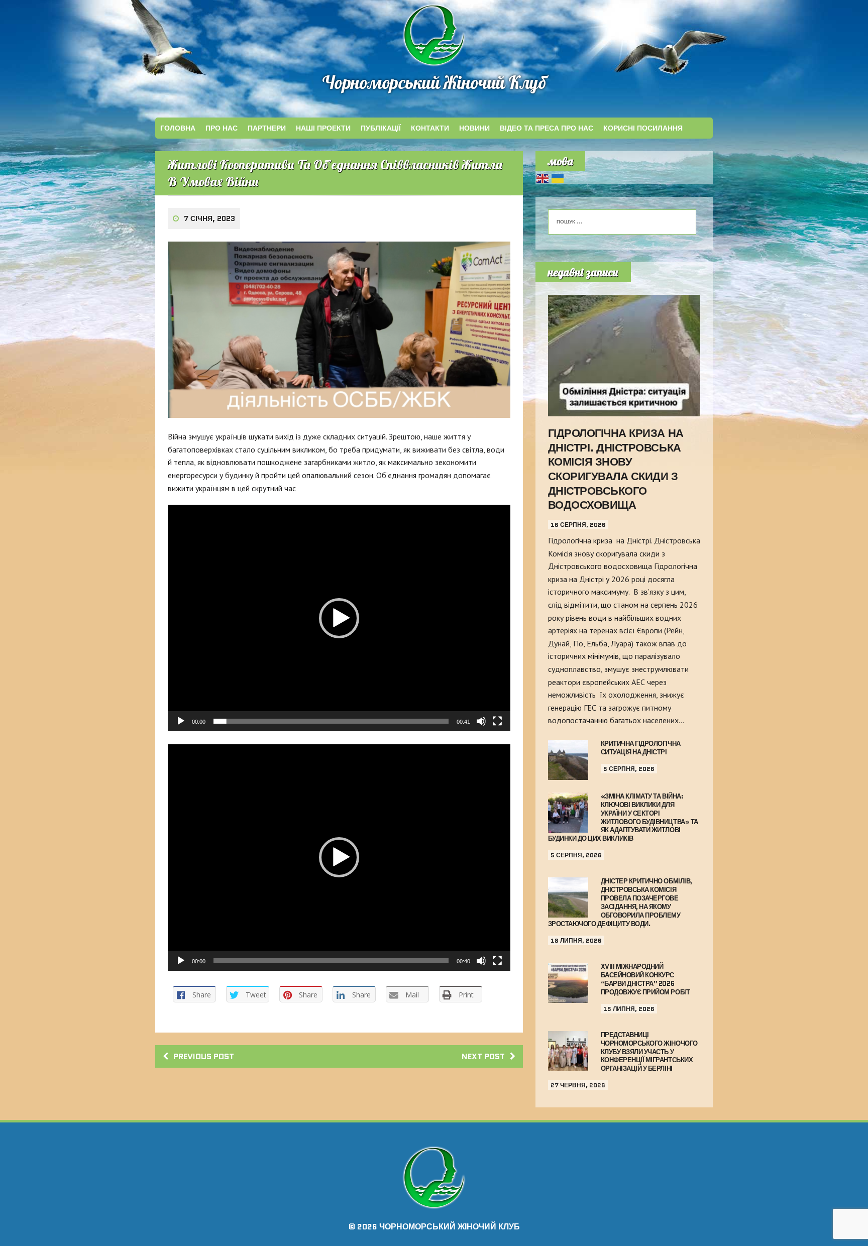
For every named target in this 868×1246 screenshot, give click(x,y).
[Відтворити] (181, 721)
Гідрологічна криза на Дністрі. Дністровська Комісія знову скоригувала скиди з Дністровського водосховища (616, 469)
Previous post (203, 1056)
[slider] (331, 721)
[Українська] (558, 177)
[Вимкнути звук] (481, 721)
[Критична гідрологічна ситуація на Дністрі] (568, 773)
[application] (339, 618)
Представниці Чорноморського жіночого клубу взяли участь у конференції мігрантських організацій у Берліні (649, 1052)
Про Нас (221, 128)
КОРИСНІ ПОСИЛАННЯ (643, 128)
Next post (483, 1056)
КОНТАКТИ (430, 128)
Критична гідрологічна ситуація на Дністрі (641, 748)
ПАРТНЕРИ (267, 128)
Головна (177, 128)
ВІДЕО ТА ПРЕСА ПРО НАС (546, 128)
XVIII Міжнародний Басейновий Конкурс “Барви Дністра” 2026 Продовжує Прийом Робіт (645, 979)
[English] (543, 177)
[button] (339, 618)
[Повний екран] (497, 721)
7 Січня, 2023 (209, 218)
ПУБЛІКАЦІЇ (381, 128)
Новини (474, 128)
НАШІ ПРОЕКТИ (323, 128)
